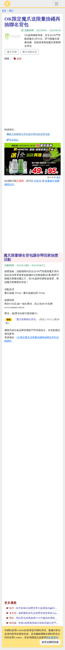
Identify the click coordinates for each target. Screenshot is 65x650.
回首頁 (37, 181)
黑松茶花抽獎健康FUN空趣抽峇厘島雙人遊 (39, 618)
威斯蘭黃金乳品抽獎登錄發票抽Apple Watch (41, 613)
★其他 (12, 613)
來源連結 (13, 140)
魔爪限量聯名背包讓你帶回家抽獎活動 (29, 134)
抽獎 (18, 58)
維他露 (12, 623)
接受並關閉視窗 (50, 642)
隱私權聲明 (52, 637)
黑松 (11, 618)
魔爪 (11, 10)
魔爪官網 (12, 52)
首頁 (4, 10)
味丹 (11, 608)
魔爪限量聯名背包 (26, 319)
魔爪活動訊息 (29, 52)
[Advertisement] (32, 94)
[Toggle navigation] (56, 4)
